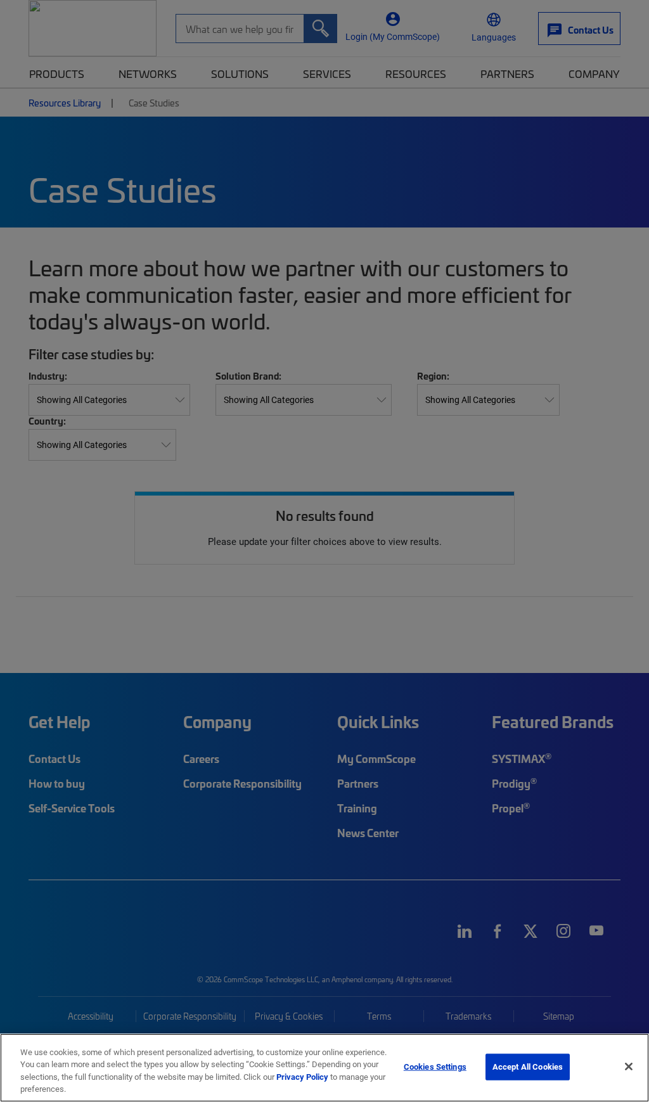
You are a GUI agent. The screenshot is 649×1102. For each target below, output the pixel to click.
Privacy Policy (302, 1076)
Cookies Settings (435, 1066)
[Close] (629, 1066)
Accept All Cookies (527, 1066)
